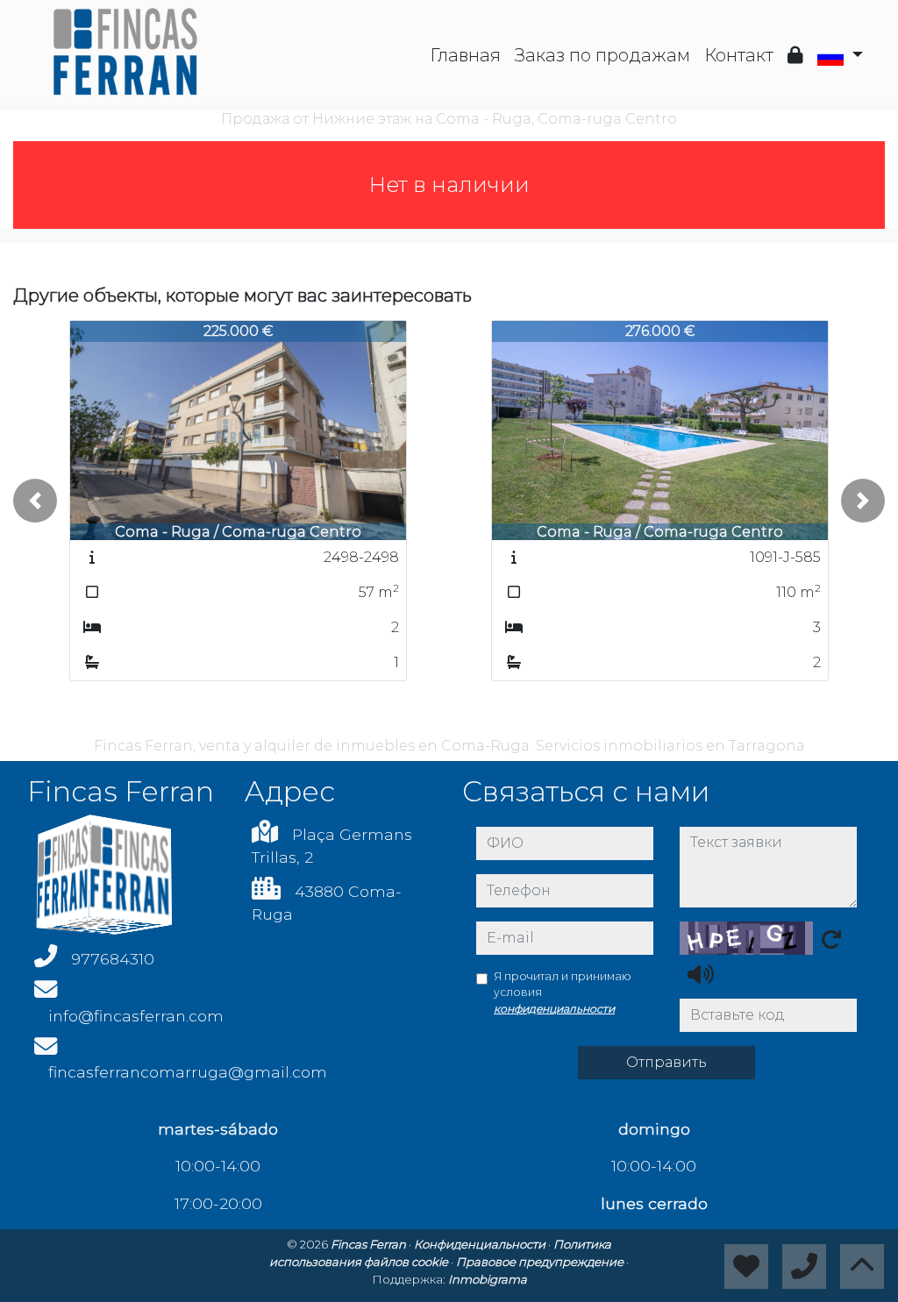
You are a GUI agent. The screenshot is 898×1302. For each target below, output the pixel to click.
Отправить (666, 1062)
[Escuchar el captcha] (701, 974)
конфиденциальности (554, 1008)
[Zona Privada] (795, 55)
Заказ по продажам (602, 55)
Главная (465, 55)
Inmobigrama (487, 1279)
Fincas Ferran (370, 1244)
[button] (35, 501)
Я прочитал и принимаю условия (562, 992)
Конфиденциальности (481, 1244)
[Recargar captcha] (831, 939)
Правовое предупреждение (541, 1262)
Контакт (738, 55)
